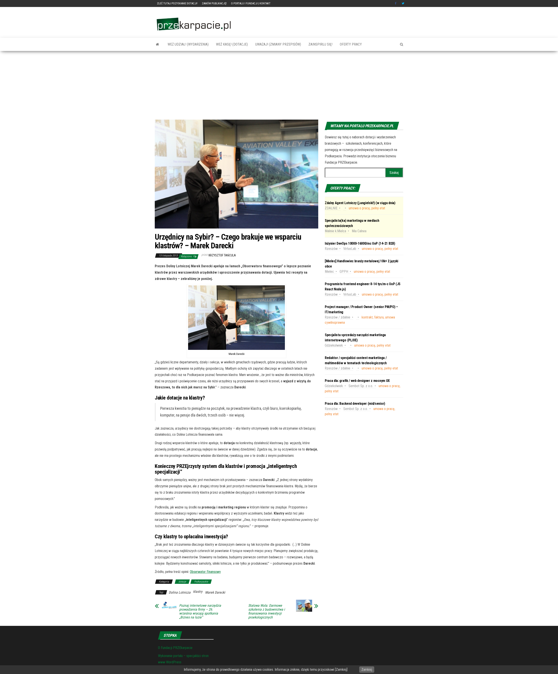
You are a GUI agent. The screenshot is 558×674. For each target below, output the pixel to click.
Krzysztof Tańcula (222, 255)
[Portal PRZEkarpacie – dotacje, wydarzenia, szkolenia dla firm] (157, 44)
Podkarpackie (201, 581)
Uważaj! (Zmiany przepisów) (277, 44)
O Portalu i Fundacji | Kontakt (250, 3)
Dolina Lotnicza (180, 592)
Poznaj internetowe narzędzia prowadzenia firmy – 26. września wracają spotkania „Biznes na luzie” (200, 611)
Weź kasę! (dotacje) (231, 44)
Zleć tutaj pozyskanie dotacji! (177, 3)
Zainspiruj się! (320, 44)
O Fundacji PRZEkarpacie (175, 648)
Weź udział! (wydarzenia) (188, 44)
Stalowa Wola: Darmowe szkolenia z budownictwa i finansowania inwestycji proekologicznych (266, 611)
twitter (403, 3)
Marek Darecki (215, 592)
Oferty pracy (350, 44)
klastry (197, 591)
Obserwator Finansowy (205, 572)
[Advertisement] (279, 86)
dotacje (182, 581)
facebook (396, 3)
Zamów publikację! (214, 3)
